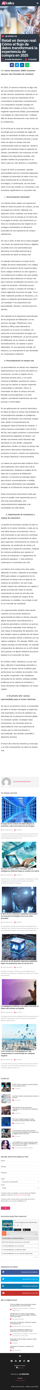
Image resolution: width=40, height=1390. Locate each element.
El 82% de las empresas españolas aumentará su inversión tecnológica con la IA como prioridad (19, 916)
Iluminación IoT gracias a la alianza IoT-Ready (22, 1347)
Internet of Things (27, 1326)
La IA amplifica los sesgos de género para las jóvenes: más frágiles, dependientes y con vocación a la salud (25, 1143)
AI (15, 1088)
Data (13, 1335)
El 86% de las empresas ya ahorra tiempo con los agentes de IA (25, 1085)
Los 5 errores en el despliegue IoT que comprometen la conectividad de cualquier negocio (18, 1053)
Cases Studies (33, 1333)
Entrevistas (21, 1319)
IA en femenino (18, 1147)
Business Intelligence (23, 1308)
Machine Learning (19, 1335)
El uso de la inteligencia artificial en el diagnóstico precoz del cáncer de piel (21, 1330)
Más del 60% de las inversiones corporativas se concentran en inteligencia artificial (25, 1109)
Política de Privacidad (22, 1195)
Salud (26, 1335)
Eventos (18, 1088)
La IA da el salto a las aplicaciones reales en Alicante (25, 1096)
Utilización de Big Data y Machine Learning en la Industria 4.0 (23, 1323)
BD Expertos (11, 36)
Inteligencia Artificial (28, 1147)
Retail (18, 1310)
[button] (37, 3)
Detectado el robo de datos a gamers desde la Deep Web (23, 1339)
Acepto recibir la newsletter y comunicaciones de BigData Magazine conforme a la (18, 1194)
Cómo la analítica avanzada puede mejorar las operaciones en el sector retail (23, 1305)
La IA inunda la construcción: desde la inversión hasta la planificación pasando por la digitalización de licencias (25, 1132)
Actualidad (17, 1123)
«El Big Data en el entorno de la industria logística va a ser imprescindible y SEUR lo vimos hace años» (23, 1315)
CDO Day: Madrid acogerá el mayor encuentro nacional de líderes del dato (23, 1119)
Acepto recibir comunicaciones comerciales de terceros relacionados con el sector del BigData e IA (18, 1200)
